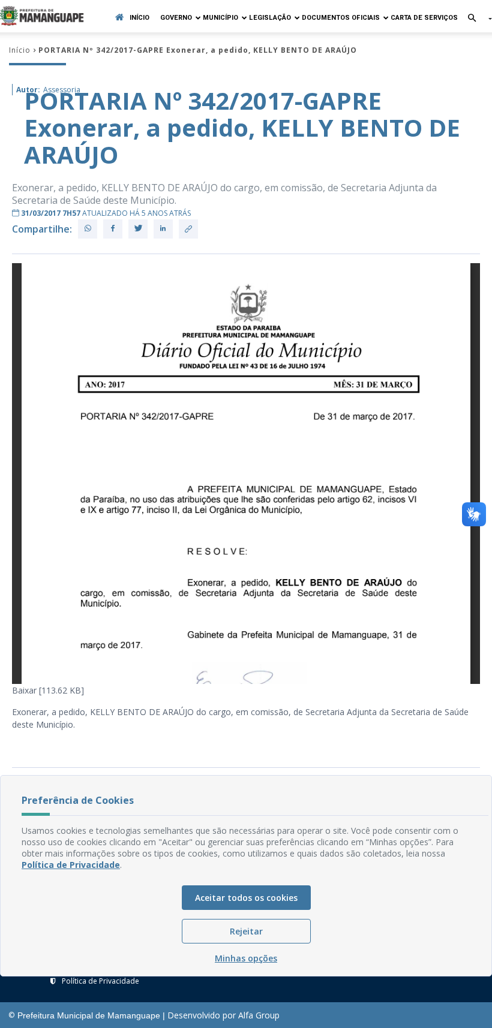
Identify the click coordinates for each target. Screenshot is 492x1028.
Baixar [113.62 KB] (48, 690)
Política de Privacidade (100, 981)
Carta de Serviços (424, 18)
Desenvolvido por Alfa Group (223, 1015)
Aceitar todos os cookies (246, 897)
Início (139, 18)
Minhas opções (246, 958)
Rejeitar (246, 931)
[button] (475, 19)
